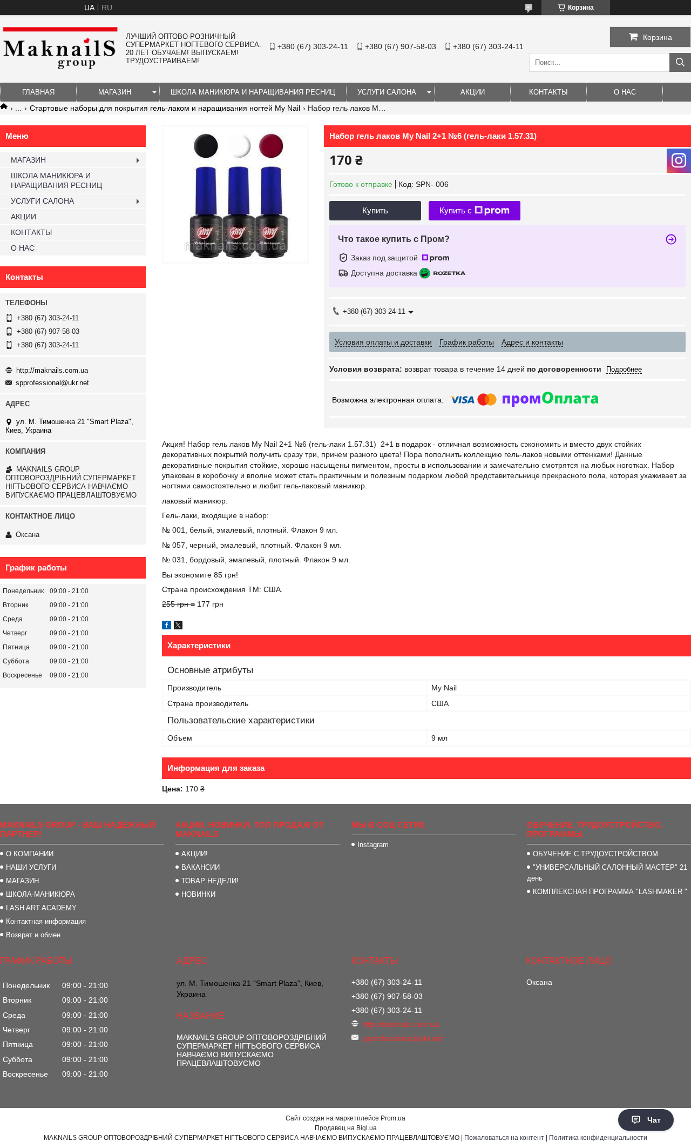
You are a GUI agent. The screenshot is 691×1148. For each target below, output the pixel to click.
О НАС (625, 92)
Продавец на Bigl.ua (346, 1128)
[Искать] (680, 62)
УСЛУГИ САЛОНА (386, 92)
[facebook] (166, 626)
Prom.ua (393, 1118)
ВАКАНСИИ (200, 867)
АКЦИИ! (194, 854)
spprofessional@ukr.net (52, 383)
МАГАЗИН (114, 92)
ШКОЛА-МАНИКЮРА (40, 894)
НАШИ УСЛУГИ (31, 867)
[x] (178, 626)
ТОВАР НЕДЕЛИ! (210, 881)
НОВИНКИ (198, 894)
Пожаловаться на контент (504, 1138)
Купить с (455, 210)
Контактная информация (46, 921)
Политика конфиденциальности (598, 1138)
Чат (654, 1120)
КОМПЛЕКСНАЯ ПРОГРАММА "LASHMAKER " (610, 892)
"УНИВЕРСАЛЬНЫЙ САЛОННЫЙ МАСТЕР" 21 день (607, 872)
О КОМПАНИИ (29, 854)
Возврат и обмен (33, 935)
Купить (375, 210)
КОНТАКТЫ (548, 92)
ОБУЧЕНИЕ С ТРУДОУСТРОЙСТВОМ (595, 854)
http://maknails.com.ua (52, 370)
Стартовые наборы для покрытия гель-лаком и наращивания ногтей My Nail (165, 108)
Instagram (373, 845)
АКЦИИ (472, 92)
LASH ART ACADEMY (41, 908)
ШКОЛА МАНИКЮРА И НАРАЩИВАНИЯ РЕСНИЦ (253, 92)
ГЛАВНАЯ (38, 92)
